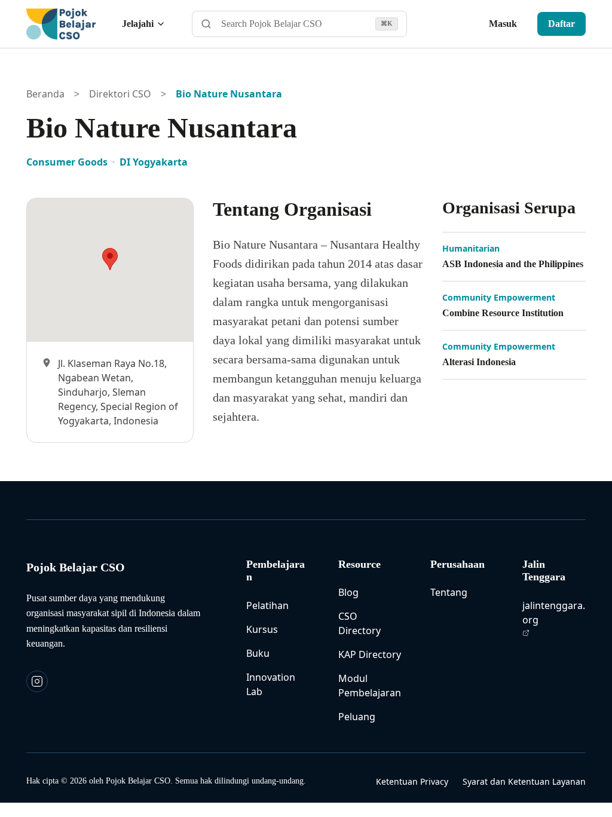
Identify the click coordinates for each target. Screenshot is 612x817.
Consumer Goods (67, 162)
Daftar (561, 24)
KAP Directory (369, 654)
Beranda (45, 93)
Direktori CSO (120, 93)
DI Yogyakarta (154, 162)
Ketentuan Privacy (412, 781)
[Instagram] (37, 681)
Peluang (356, 716)
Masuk (503, 24)
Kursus (262, 629)
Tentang (448, 592)
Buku (258, 653)
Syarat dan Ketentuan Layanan (524, 781)
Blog (348, 592)
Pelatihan (267, 605)
